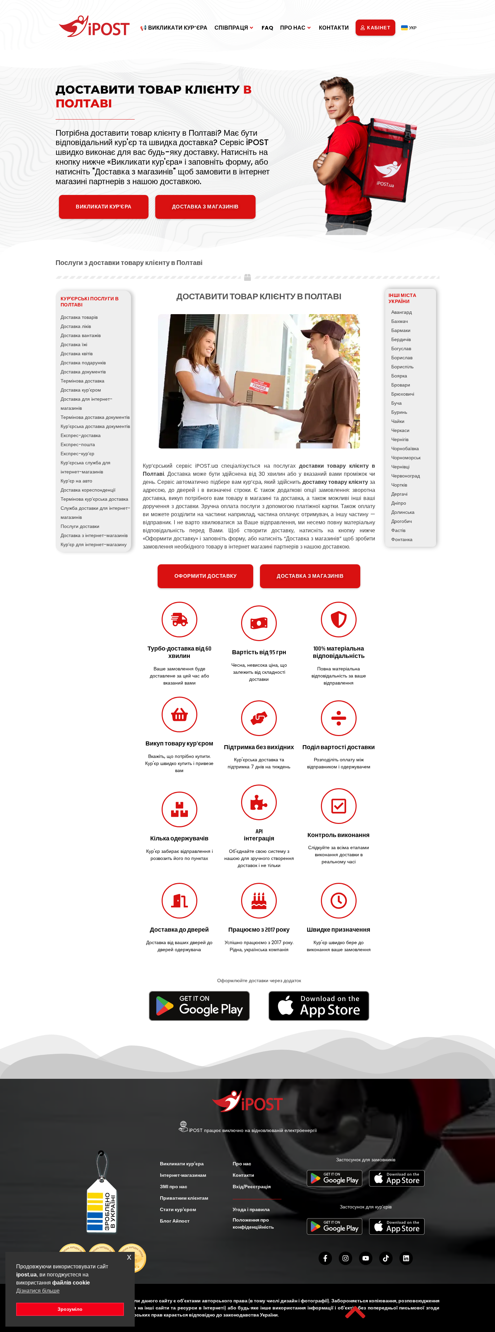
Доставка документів (83, 371)
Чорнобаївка (405, 448)
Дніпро (398, 503)
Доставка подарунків (83, 362)
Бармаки (400, 330)
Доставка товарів (79, 317)
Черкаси (400, 430)
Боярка (399, 375)
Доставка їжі (74, 344)
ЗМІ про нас (173, 1186)
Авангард (401, 312)
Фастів (398, 530)
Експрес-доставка (81, 435)
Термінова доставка (82, 380)
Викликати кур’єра (182, 1163)
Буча (396, 403)
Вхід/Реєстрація (252, 1186)
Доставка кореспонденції (88, 490)
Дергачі (399, 494)
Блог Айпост (175, 1221)
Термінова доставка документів (95, 417)
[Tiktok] (386, 1258)
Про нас (242, 1163)
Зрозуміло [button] (70, 1309)
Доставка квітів (77, 353)
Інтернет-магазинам (183, 1175)
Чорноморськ (406, 457)
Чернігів (399, 439)
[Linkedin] (406, 1258)
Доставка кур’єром (81, 390)
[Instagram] (345, 1258)
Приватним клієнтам (184, 1198)
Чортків (399, 484)
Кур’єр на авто (76, 480)
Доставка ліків (76, 326)
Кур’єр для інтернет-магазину (94, 544)
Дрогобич (401, 521)
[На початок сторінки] (355, 1312)
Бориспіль (402, 366)
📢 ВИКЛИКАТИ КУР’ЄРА (174, 28)
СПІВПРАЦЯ (231, 28)
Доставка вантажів (81, 335)
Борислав (401, 357)
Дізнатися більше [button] (38, 1291)
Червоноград (405, 475)
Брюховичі (402, 394)
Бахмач (399, 321)
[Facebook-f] (325, 1258)
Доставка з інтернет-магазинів (94, 535)
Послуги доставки (80, 526)
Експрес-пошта (78, 444)
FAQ (267, 28)
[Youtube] (365, 1258)
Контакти (243, 1175)
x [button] (129, 1257)
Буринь (399, 412)
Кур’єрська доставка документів (95, 426)
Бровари (400, 384)
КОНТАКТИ (334, 28)
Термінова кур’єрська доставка (94, 499)
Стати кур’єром (178, 1209)
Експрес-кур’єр (77, 453)
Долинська (403, 512)
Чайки (397, 421)
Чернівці (400, 466)
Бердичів (401, 339)
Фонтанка (401, 539)
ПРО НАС (293, 28)
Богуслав (401, 348)
